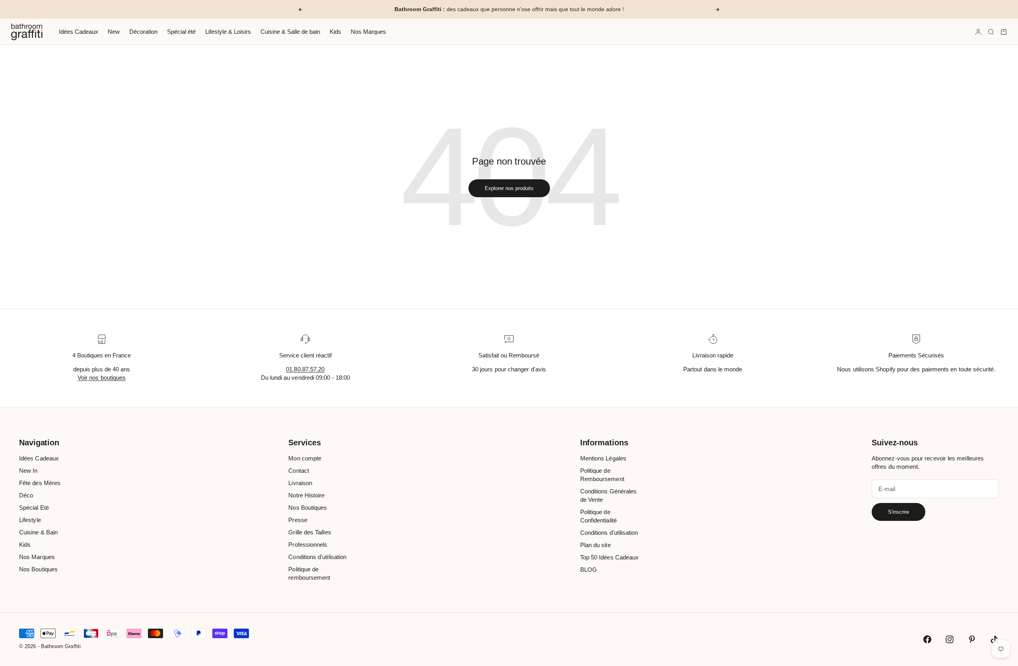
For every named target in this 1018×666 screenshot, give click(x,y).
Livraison (300, 483)
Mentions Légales (603, 458)
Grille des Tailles (309, 532)
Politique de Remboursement (602, 474)
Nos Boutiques (38, 569)
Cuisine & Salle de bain (290, 31)
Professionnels (307, 544)
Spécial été (181, 31)
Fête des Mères (39, 483)
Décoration (143, 31)
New (114, 31)
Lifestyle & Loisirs (228, 31)
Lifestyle (30, 519)
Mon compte (304, 458)
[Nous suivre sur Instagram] (949, 639)
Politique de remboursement (309, 573)
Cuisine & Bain (38, 532)
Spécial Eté (34, 507)
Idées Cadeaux (78, 31)
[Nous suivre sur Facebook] (927, 639)
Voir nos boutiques (102, 377)
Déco (26, 495)
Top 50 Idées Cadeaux (609, 557)
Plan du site (595, 545)
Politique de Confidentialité (598, 516)
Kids (335, 31)
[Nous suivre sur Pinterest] (972, 639)
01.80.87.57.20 (305, 369)
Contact (298, 470)
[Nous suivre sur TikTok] (994, 639)
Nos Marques (368, 31)
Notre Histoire (306, 495)
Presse (297, 519)
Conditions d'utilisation (317, 556)
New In (28, 470)
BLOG (588, 569)
